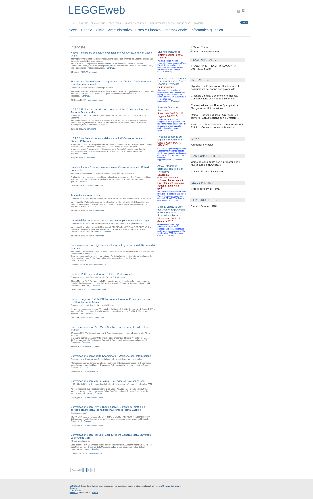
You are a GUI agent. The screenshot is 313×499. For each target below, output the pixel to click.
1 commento (92, 72)
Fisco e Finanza (148, 30)
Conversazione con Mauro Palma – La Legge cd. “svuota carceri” (108, 380)
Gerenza (74, 492)
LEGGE (89, 10)
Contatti (198, 23)
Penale (86, 30)
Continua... (111, 68)
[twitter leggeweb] (239, 12)
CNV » (195, 138)
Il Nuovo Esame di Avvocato (207, 171)
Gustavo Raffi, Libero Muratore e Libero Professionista (102, 274)
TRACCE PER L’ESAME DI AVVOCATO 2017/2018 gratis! (213, 67)
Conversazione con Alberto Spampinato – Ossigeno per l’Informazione (214, 107)
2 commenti (90, 158)
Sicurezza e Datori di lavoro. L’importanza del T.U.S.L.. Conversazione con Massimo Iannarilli (217, 126)
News (73, 30)
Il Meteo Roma (199, 47)
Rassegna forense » (206, 156)
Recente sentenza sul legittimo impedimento (170, 138)
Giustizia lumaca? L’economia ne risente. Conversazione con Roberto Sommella (214, 97)
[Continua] (167, 72)
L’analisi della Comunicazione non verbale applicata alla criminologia (110, 220)
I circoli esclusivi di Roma (205, 188)
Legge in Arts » (202, 182)
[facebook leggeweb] (243, 12)
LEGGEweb (75, 486)
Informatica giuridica (207, 30)
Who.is (95, 492)
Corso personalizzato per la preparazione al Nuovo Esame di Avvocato (216, 163)
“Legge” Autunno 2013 (204, 205)
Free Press (115, 23)
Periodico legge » (204, 200)
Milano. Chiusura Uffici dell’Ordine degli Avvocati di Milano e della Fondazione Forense (171, 211)
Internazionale (175, 30)
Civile (100, 30)
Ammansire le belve (202, 144)
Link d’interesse (157, 23)
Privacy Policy (98, 23)
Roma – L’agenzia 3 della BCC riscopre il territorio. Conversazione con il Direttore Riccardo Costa (214, 116)
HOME (72, 22)
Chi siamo (83, 23)
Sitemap (73, 488)
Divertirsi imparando (168, 51)
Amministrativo (120, 30)
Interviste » (200, 80)
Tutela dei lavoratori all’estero (87, 195)
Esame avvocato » (204, 60)
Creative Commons (171, 486)
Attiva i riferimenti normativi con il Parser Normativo (170, 168)
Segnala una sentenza (179, 23)
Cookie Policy (76, 490)
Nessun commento (95, 100)
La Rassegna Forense (135, 23)
